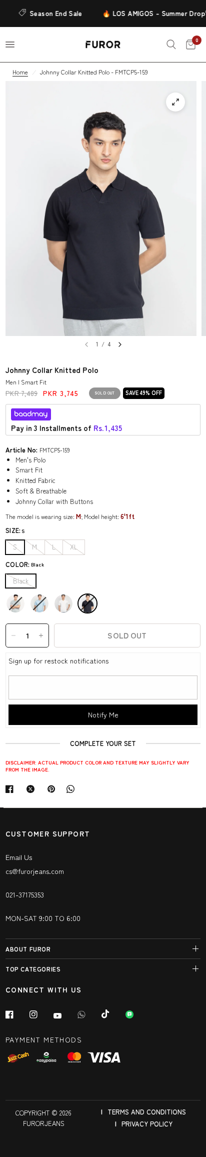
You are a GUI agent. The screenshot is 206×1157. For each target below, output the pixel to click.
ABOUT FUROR (28, 948)
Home (20, 72)
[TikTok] (113, 1014)
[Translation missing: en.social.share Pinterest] (54, 789)
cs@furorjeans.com (35, 871)
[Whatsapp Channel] (137, 1015)
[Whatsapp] (89, 1015)
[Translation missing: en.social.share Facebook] (12, 789)
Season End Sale (50, 13)
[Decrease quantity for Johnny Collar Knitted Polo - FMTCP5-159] (13, 635)
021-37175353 (25, 895)
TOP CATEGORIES (33, 968)
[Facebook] (17, 1015)
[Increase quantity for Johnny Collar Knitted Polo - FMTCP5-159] (41, 635)
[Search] (171, 44)
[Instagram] (41, 1015)
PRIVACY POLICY (147, 1123)
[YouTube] (65, 1016)
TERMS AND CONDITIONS (147, 1111)
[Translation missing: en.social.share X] (32, 789)
